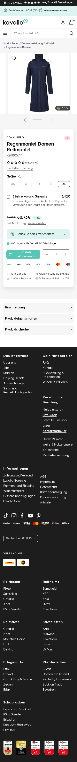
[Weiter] (52, 120)
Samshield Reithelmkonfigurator (17, 390)
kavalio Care (12, 501)
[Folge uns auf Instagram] (13, 515)
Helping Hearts (13, 378)
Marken (8, 373)
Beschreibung (15, 307)
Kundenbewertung (53, 497)
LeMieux (9, 730)
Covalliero (15, 137)
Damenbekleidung (32, 43)
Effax (6, 689)
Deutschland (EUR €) (19, 538)
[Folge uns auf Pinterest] (38, 515)
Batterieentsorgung (53, 492)
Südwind (48, 634)
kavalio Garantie (14, 480)
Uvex (46, 604)
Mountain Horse (14, 639)
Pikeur (7, 588)
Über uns (9, 363)
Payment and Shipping (18, 486)
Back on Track (52, 684)
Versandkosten (37, 223)
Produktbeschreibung (20, 168)
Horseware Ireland (56, 674)
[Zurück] (24, 120)
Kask (46, 599)
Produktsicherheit (18, 329)
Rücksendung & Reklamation (53, 375)
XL (64, 184)
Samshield (10, 594)
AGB (43, 477)
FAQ (46, 363)
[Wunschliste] (13, 59)
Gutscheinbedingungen (19, 496)
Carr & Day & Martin (17, 679)
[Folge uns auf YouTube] (30, 515)
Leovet (8, 674)
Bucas (47, 669)
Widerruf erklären (55, 382)
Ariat (6, 604)
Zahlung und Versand (18, 475)
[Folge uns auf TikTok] (5, 515)
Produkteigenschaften (21, 318)
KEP (45, 594)
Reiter (15, 43)
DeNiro (8, 649)
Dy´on (47, 649)
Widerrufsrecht (13, 491)
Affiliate (45, 502)
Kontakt (48, 368)
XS (13, 184)
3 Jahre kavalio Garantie (30, 196)
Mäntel (50, 43)
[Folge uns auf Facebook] (22, 515)
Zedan (8, 684)
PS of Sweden (12, 609)
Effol (6, 669)
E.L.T (6, 644)
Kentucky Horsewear (57, 679)
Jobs (6, 368)
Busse (47, 644)
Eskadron (49, 689)
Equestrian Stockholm (18, 709)
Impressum (47, 482)
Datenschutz (48, 487)
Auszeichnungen (14, 383)
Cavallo (8, 599)
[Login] (63, 22)
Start (6, 43)
